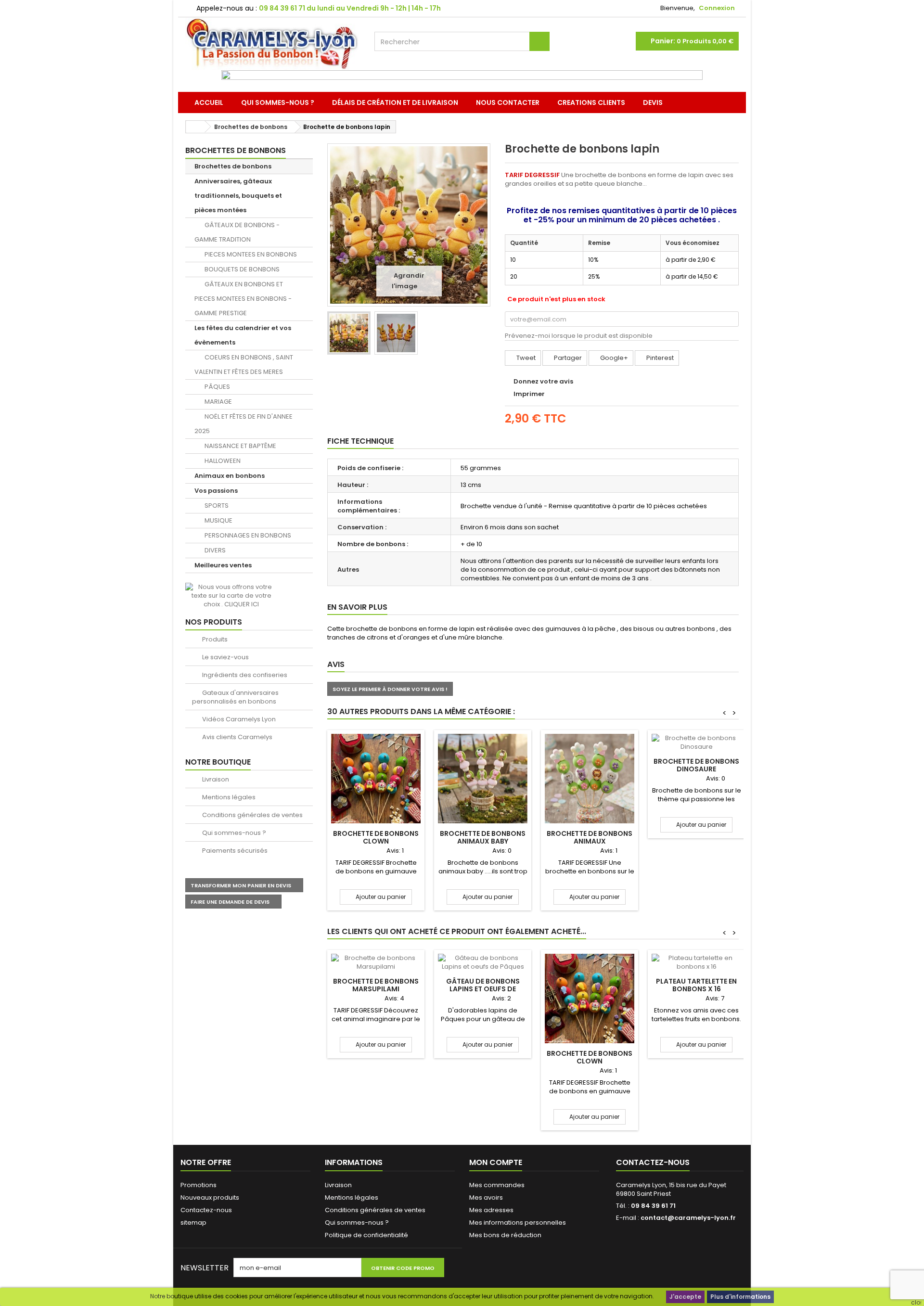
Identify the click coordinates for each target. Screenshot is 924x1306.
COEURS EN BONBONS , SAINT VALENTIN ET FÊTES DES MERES (243, 364)
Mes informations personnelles (517, 1222)
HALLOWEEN (222, 460)
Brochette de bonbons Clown (376, 837)
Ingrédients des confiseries (244, 674)
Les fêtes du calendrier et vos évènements (242, 335)
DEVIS (653, 102)
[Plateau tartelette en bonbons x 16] (696, 962)
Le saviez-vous (225, 657)
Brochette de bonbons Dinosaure (696, 765)
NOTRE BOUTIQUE (218, 762)
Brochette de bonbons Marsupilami (376, 985)
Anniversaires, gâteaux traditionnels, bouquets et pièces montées (238, 196)
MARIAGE (217, 401)
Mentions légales (228, 797)
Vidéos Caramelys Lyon (238, 719)
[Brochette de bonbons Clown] (376, 778)
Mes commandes (497, 1185)
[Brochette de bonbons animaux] (589, 778)
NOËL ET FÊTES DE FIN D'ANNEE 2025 (243, 423)
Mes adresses (491, 1210)
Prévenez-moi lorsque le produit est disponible (579, 335)
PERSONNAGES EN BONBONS (247, 535)
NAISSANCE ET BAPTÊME (239, 445)
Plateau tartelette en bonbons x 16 (696, 985)
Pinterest (659, 357)
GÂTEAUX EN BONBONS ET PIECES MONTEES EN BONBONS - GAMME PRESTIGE (243, 299)
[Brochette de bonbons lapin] (349, 333)
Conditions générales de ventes (252, 814)
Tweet (525, 357)
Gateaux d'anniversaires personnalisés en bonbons (235, 697)
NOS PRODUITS (213, 621)
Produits (214, 639)
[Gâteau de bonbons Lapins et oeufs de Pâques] (482, 962)
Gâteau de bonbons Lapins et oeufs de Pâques (483, 988)
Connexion (717, 8)
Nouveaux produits (209, 1197)
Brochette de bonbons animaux (589, 837)
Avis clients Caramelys (236, 737)
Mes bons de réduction (505, 1235)
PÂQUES (216, 386)
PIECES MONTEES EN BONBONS (250, 254)
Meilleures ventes (223, 565)
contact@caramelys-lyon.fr (688, 1217)
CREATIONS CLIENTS (591, 102)
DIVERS (214, 550)
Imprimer (529, 393)
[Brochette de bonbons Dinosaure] (696, 742)
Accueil (208, 102)
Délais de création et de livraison (395, 102)
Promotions (198, 1185)
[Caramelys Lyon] (272, 43)
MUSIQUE (217, 520)
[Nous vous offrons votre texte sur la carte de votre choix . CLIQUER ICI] (231, 595)
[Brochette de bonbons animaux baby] (482, 778)
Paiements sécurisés (234, 850)
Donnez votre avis (543, 381)
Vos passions (216, 490)
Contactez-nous (206, 1210)
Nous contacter (507, 102)
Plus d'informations (740, 1297)
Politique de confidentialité (366, 1235)
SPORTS (216, 505)
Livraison (215, 779)
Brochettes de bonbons (232, 166)
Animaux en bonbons (229, 475)
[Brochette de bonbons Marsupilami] (376, 962)
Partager (567, 357)
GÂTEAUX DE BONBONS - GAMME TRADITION (237, 232)
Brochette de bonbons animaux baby (483, 837)
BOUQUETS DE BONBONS (241, 269)
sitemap (193, 1222)
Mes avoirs (486, 1197)
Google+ (613, 357)
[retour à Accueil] (195, 127)
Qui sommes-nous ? (277, 102)
